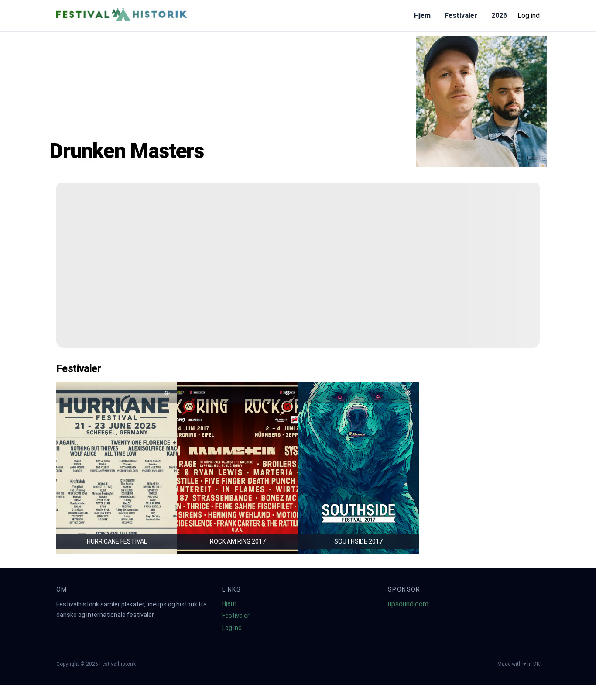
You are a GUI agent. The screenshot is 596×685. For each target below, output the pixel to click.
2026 (499, 15)
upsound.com (408, 604)
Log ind (528, 15)
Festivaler (461, 15)
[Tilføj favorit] (167, 393)
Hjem (422, 15)
